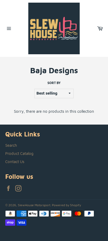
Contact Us (14, 161)
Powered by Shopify (66, 205)
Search (11, 145)
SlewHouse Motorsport (34, 205)
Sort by (54, 83)
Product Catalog (19, 153)
